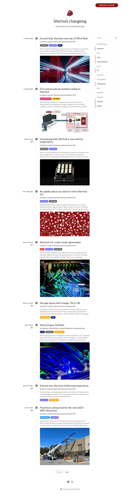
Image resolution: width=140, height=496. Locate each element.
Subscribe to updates (106, 5)
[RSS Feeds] (72, 482)
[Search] (115, 38)
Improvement (101, 79)
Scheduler (100, 93)
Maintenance (101, 84)
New (98, 88)
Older (67, 472)
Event (99, 66)
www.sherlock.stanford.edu (70, 26)
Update (99, 106)
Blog (98, 53)
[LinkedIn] (69, 482)
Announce (100, 48)
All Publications (102, 44)
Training (99, 101)
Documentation (102, 62)
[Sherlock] (70, 13)
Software (100, 97)
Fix (98, 70)
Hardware (100, 75)
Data (98, 57)
